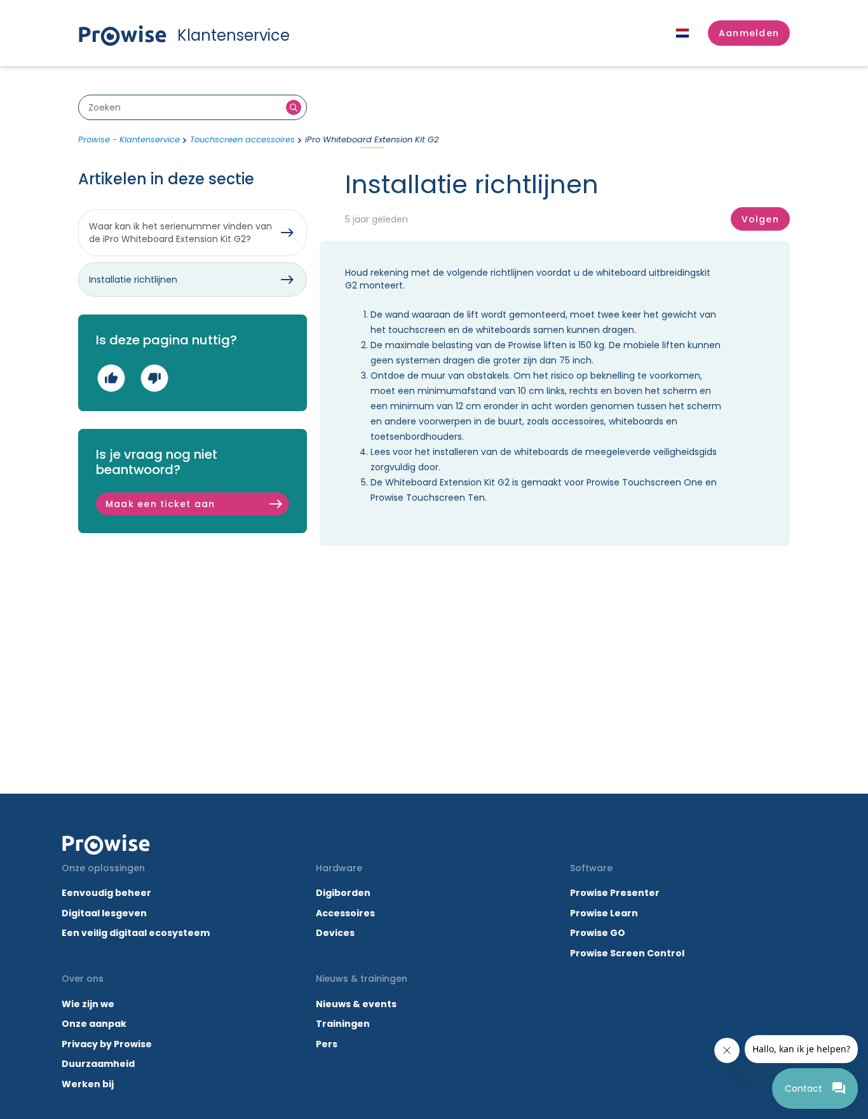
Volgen (760, 219)
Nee (154, 377)
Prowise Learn (604, 913)
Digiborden (343, 892)
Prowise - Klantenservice (129, 139)
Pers (326, 1044)
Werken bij (88, 1084)
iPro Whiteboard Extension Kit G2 (371, 139)
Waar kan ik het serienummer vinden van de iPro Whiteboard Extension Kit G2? (180, 232)
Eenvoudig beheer (106, 892)
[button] (749, 33)
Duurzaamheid (98, 1063)
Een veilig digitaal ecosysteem (136, 932)
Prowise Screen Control (627, 953)
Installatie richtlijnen (133, 279)
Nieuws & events (356, 1004)
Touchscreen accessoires (242, 139)
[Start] (106, 844)
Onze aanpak (94, 1023)
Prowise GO (597, 932)
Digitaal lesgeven (104, 913)
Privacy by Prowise (107, 1044)
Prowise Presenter (615, 892)
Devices (335, 932)
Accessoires (345, 913)
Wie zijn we (88, 1004)
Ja (111, 377)
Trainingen (343, 1023)
